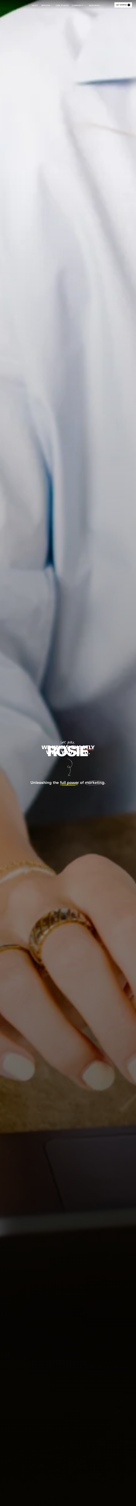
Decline (106, 1499)
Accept (89, 1499)
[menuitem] (35, 5)
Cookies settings (72, 1499)
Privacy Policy (66, 1494)
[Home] (11, 5)
